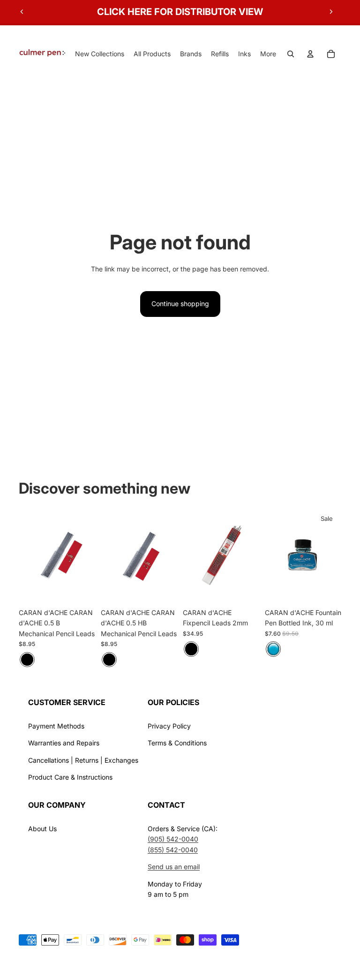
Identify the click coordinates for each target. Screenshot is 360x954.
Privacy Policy (169, 726)
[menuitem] (268, 54)
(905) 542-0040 (173, 839)
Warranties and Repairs (63, 743)
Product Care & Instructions (70, 777)
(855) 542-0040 (173, 850)
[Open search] (290, 54)
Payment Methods (56, 726)
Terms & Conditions (177, 743)
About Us (42, 829)
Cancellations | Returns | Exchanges (83, 760)
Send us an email (174, 867)
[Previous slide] (22, 11)
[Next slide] (331, 11)
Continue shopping (180, 304)
